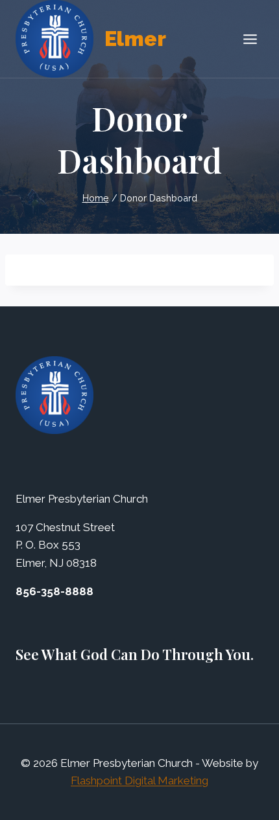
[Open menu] (249, 39)
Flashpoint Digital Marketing (139, 780)
